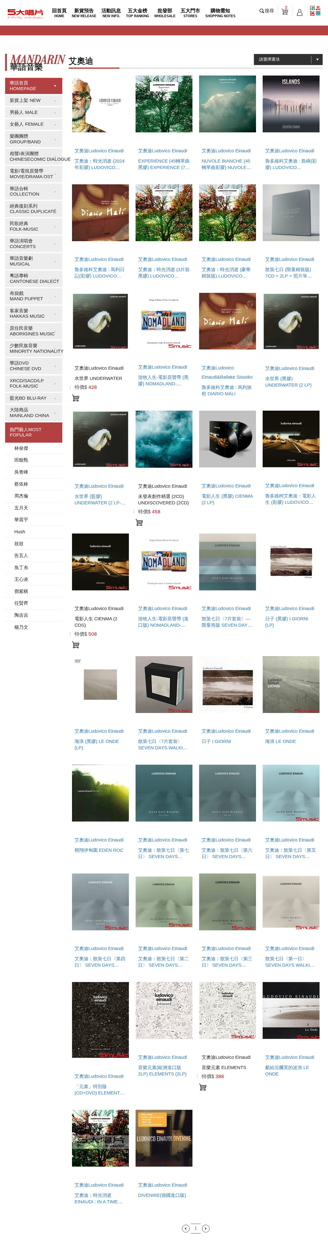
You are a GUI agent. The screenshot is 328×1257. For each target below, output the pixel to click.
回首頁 (59, 13)
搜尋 (269, 10)
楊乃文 (21, 627)
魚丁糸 (21, 567)
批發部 (165, 13)
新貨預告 (84, 13)
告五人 (21, 555)
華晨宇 (21, 519)
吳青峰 (21, 472)
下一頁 (206, 1228)
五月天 (21, 507)
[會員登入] (299, 11)
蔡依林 (21, 484)
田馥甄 (21, 460)
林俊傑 (21, 448)
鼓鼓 (19, 543)
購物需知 (220, 13)
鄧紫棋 (21, 591)
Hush (19, 531)
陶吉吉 (21, 615)
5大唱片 (26, 13)
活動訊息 (111, 13)
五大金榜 (137, 13)
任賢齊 (21, 603)
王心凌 (21, 579)
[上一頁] (186, 1228)
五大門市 (190, 13)
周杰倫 (21, 495)
